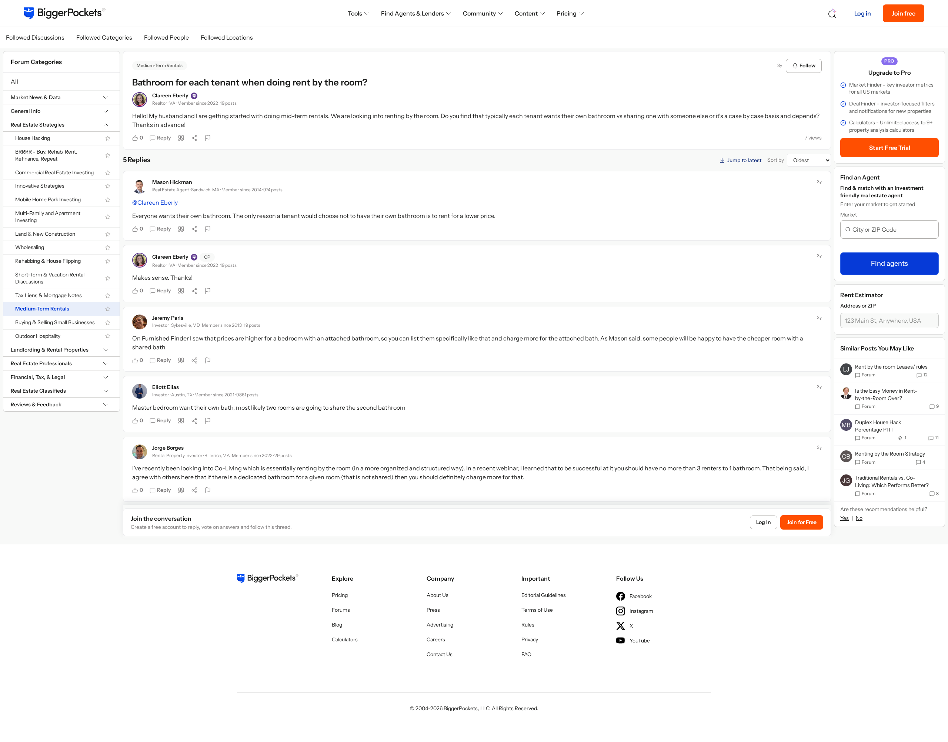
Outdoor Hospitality (37, 336)
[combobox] (892, 229)
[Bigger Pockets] (65, 13)
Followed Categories (104, 37)
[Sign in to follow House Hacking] (107, 138)
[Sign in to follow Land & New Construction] (107, 234)
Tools (355, 13)
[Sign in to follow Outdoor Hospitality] (107, 336)
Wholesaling (29, 247)
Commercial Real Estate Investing (54, 172)
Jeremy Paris (167, 318)
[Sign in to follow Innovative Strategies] (107, 186)
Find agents (889, 263)
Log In (763, 522)
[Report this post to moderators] (207, 138)
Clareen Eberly (170, 95)
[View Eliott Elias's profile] (139, 391)
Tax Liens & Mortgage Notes (48, 295)
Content (526, 13)
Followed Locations (227, 37)
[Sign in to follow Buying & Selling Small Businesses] (107, 322)
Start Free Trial (889, 147)
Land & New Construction (45, 234)
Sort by (775, 160)
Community (479, 13)
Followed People (166, 37)
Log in (862, 13)
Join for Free (802, 522)
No (859, 518)
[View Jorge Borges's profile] (139, 451)
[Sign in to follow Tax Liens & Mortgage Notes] (107, 295)
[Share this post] (194, 138)
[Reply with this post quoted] (181, 138)
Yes (844, 518)
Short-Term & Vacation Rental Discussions (49, 278)
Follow (807, 65)
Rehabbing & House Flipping (48, 261)
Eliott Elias (165, 387)
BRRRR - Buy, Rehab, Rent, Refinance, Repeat (46, 155)
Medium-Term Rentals (42, 308)
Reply (164, 137)
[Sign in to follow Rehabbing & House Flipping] (107, 261)
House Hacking (32, 138)
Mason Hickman (172, 182)
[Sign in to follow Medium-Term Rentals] (107, 309)
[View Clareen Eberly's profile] (139, 99)
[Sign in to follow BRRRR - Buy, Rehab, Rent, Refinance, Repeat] (107, 155)
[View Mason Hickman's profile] (139, 186)
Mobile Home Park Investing (48, 199)
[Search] (832, 13)
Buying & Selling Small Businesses (55, 322)
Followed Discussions (35, 37)
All (14, 81)
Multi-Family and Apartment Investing (47, 217)
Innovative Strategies (39, 185)
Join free (903, 13)
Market (848, 214)
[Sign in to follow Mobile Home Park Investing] (107, 199)
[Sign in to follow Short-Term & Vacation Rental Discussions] (107, 278)
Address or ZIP (858, 305)
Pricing (567, 13)
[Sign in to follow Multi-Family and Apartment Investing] (107, 216)
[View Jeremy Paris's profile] (139, 322)
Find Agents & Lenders (412, 13)
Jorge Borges (168, 447)
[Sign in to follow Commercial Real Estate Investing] (107, 172)
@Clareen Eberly (155, 202)
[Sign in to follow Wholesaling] (107, 247)
